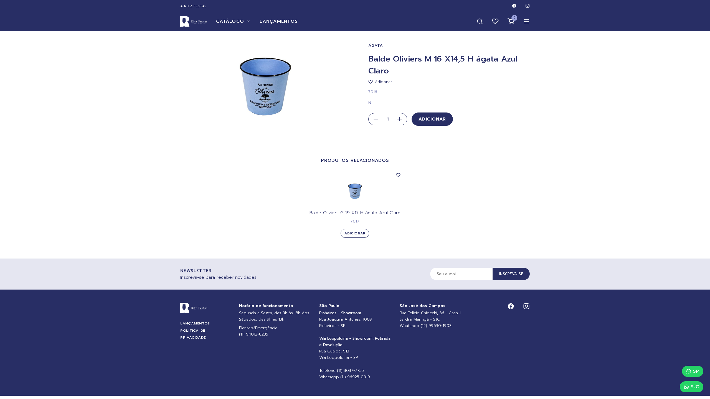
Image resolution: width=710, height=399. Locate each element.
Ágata (375, 45)
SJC (695, 386)
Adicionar (432, 119)
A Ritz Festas (193, 6)
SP (696, 371)
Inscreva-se (511, 274)
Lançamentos (279, 21)
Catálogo (230, 21)
